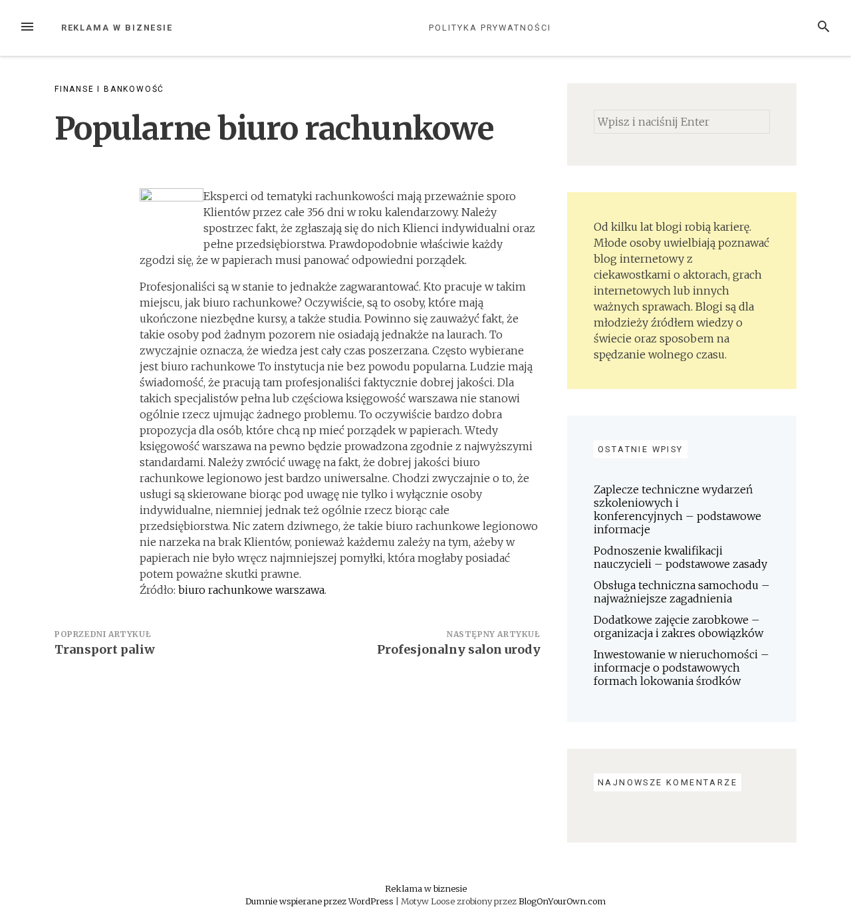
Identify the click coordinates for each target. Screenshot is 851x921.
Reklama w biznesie (117, 28)
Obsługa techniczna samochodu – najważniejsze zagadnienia (682, 592)
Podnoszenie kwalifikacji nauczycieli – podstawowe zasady (680, 557)
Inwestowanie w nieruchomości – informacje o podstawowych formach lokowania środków (681, 668)
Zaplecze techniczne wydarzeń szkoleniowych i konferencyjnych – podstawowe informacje (677, 509)
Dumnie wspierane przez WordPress (320, 901)
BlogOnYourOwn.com (562, 901)
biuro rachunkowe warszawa (251, 589)
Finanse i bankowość (109, 89)
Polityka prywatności (489, 28)
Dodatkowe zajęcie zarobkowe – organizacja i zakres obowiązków (678, 626)
